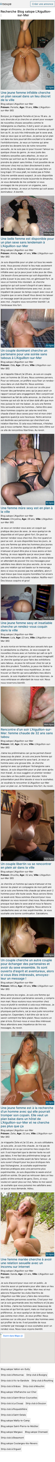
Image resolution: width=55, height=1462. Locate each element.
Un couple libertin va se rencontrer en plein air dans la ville (26, 865)
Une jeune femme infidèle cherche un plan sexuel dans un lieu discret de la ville (26, 96)
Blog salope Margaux (12, 1432)
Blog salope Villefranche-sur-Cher (19, 1392)
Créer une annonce (42, 3)
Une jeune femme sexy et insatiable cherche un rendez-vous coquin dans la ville (26, 626)
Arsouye (5, 4)
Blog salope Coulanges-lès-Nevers (19, 1443)
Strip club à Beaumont (12, 1437)
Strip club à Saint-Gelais (13, 1414)
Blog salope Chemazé (36, 1432)
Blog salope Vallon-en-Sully (15, 1369)
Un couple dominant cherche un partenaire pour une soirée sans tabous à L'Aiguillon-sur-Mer (24, 354)
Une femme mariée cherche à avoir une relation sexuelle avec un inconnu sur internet (26, 1263)
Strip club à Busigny (36, 1374)
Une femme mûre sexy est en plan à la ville (27, 509)
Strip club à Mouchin (33, 1386)
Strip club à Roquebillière (14, 1409)
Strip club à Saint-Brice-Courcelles (19, 1397)
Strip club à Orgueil (11, 1449)
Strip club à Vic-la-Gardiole (15, 1380)
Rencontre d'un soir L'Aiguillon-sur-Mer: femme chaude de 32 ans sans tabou (27, 733)
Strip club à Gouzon (36, 1403)
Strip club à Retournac (12, 1374)
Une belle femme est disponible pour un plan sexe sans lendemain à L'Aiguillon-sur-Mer (27, 242)
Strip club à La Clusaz (12, 1403)
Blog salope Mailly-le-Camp (15, 1420)
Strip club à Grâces (11, 1386)
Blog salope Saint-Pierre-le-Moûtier (19, 1426)
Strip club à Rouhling (42, 1380)
